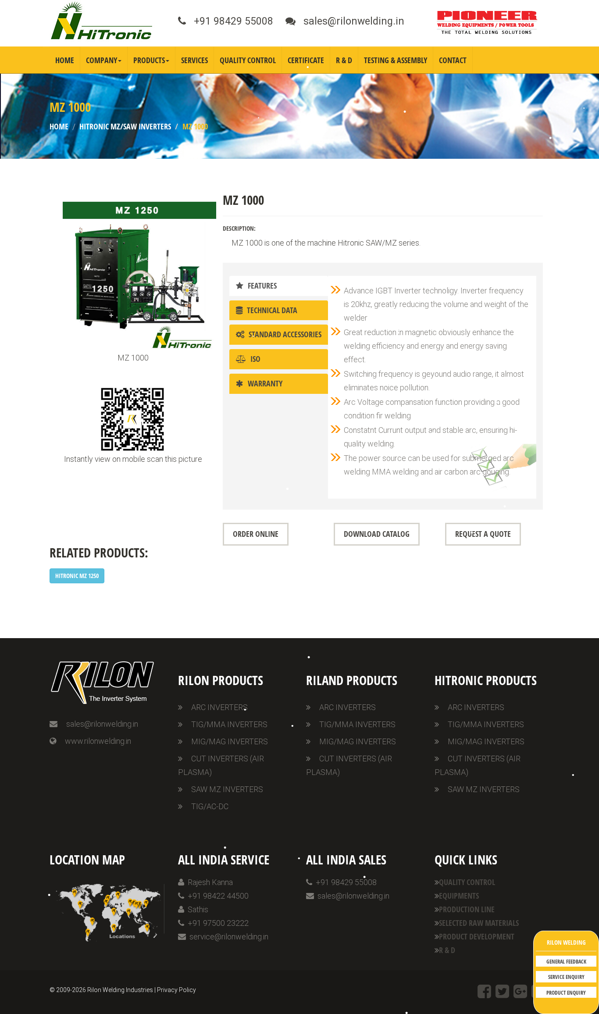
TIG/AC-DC (209, 806)
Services (194, 60)
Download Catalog (377, 533)
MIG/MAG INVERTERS (229, 741)
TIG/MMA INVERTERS (229, 724)
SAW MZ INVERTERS (227, 789)
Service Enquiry (566, 977)
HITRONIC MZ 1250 (77, 575)
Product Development (476, 936)
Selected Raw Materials (479, 923)
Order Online (255, 533)
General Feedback (566, 961)
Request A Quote (483, 533)
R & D (344, 60)
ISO (253, 358)
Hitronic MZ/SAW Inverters (125, 126)
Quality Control (248, 60)
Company (101, 60)
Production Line (467, 909)
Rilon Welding (566, 942)
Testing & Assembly (395, 60)
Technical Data (269, 310)
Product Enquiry (566, 992)
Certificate (306, 60)
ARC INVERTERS (219, 707)
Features (260, 285)
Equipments (459, 895)
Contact (453, 60)
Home (64, 60)
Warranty (262, 383)
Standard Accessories (282, 334)
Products (149, 60)
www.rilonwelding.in (98, 741)
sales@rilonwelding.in (102, 723)
